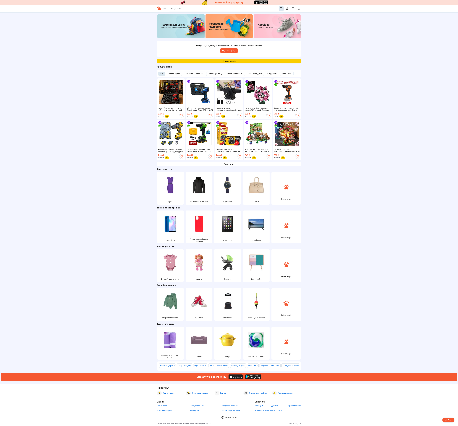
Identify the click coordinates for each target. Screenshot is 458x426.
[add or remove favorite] (181, 115)
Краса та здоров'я (167, 365)
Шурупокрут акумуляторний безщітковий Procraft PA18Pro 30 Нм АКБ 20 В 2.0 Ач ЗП (199, 150)
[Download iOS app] (236, 376)
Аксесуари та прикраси (292, 365)
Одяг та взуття (174, 74)
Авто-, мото (286, 74)
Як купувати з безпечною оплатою (269, 410)
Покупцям (259, 406)
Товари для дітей (255, 74)
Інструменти (272, 74)
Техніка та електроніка (194, 74)
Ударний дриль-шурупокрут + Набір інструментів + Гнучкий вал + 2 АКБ (170, 109)
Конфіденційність (197, 406)
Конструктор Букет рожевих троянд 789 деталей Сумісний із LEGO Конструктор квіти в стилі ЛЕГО (257, 109)
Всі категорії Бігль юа (231, 410)
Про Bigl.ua (194, 410)
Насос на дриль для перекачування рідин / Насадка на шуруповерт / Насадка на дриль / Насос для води (229, 109)
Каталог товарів (229, 61)
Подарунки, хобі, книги (270, 365)
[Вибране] (293, 9)
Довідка (274, 406)
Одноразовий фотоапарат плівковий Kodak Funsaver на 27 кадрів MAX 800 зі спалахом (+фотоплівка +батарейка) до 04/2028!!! (228, 150)
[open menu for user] (287, 8)
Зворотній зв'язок (293, 406)
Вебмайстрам (162, 406)
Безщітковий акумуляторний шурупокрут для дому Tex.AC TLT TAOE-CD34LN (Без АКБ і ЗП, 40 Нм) (287, 109)
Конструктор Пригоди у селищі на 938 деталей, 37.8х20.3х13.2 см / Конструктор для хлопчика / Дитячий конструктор (258, 150)
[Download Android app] (253, 376)
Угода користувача (230, 406)
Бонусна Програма (164, 410)
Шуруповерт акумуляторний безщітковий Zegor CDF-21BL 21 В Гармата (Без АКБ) (200, 109)
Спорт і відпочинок (235, 74)
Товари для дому (215, 74)
